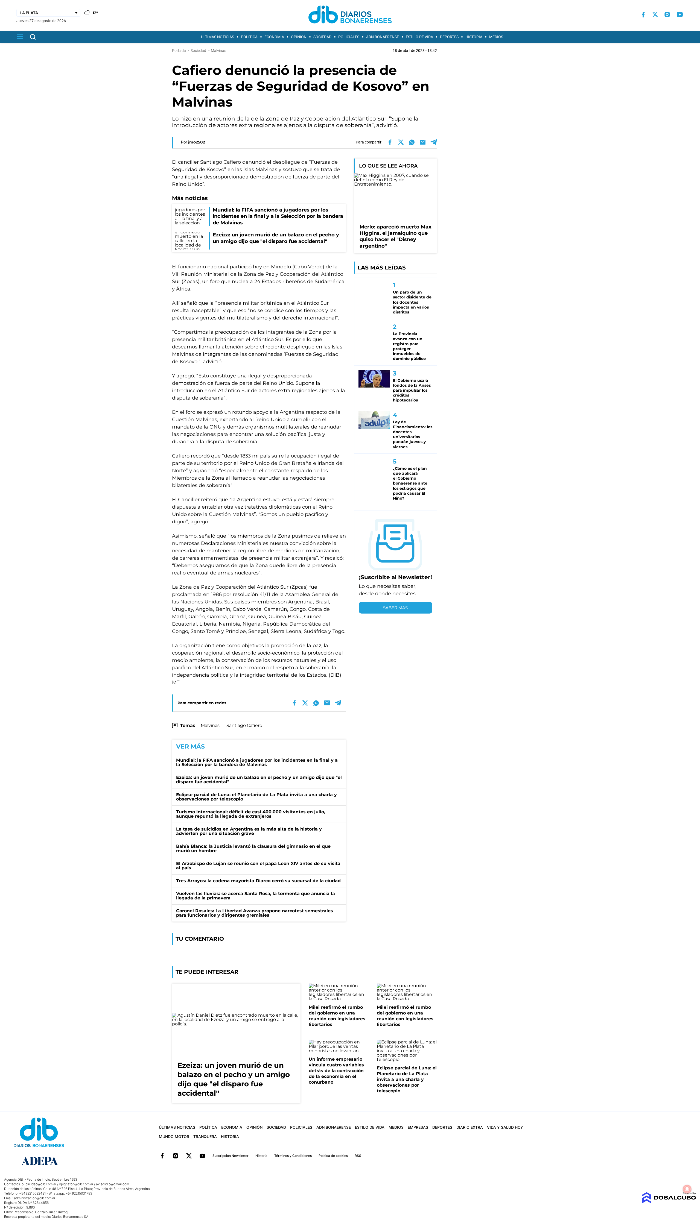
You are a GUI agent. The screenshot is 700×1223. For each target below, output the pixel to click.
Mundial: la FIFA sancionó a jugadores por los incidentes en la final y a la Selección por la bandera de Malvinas (257, 762)
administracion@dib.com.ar (34, 1198)
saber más (395, 607)
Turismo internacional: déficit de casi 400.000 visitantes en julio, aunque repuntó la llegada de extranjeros (250, 814)
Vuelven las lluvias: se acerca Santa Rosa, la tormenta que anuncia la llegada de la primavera (255, 896)
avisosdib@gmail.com (112, 1184)
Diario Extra (469, 1127)
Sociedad (322, 37)
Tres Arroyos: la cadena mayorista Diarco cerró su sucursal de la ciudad (258, 880)
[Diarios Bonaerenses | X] (655, 14)
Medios (496, 37)
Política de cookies (333, 1156)
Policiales (348, 37)
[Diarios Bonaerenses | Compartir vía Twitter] (401, 142)
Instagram (175, 1155)
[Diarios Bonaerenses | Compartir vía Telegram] (433, 142)
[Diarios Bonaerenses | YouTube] (680, 14)
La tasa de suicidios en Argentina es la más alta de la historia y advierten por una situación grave (249, 831)
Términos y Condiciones (293, 1156)
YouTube (202, 1155)
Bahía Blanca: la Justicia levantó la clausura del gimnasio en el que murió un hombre (253, 848)
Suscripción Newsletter (230, 1156)
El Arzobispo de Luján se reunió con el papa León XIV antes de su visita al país (258, 865)
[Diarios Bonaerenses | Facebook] (643, 14)
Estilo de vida (419, 37)
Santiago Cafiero (244, 725)
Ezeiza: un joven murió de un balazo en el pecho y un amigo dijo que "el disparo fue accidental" (259, 779)
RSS (358, 1156)
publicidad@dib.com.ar (39, 1184)
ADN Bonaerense (382, 37)
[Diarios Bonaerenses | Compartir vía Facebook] (390, 142)
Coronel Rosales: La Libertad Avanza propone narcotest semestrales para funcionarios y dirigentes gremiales (254, 913)
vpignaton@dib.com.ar (76, 1184)
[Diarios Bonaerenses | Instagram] (667, 14)
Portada (179, 50)
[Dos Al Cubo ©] (669, 1201)
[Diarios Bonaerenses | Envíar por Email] (422, 142)
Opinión (299, 37)
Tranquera (205, 1136)
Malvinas (210, 725)
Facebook (162, 1155)
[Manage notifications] (687, 1189)
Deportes (449, 37)
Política (249, 37)
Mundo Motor (174, 1136)
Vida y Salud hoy (505, 1127)
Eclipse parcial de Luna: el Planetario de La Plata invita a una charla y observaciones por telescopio (256, 797)
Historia (473, 37)
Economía (274, 37)
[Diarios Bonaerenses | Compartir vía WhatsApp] (412, 142)
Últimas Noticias (217, 37)
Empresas (418, 1127)
